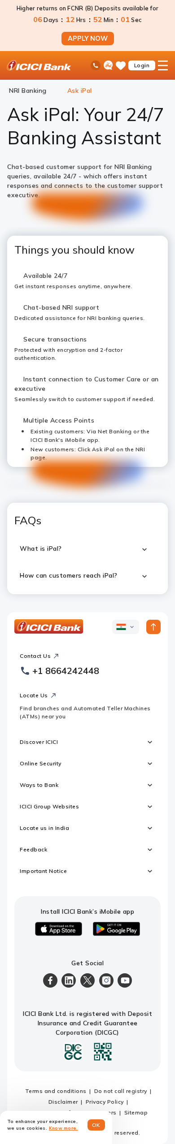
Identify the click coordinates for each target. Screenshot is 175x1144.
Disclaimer (63, 1101)
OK (96, 1125)
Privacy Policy (105, 1101)
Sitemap (136, 1112)
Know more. (63, 1128)
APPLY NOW (88, 39)
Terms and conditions (56, 1091)
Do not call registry (120, 1091)
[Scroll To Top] (153, 627)
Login (142, 65)
